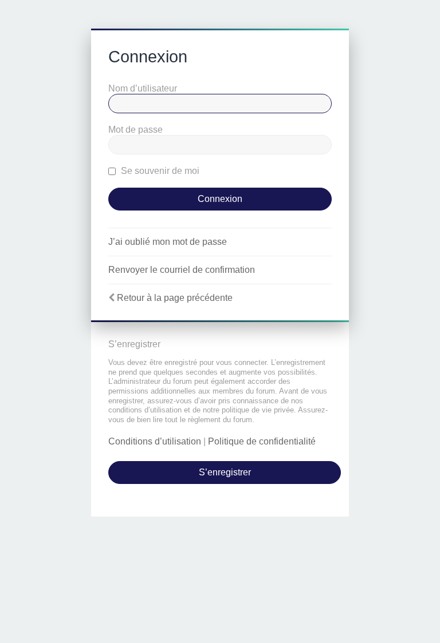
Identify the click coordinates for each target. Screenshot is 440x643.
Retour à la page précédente (175, 298)
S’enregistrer (225, 472)
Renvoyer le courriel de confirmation (181, 270)
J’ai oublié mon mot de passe (167, 242)
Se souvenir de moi (159, 171)
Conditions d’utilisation (154, 441)
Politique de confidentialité (262, 441)
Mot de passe (135, 129)
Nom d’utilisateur (142, 88)
